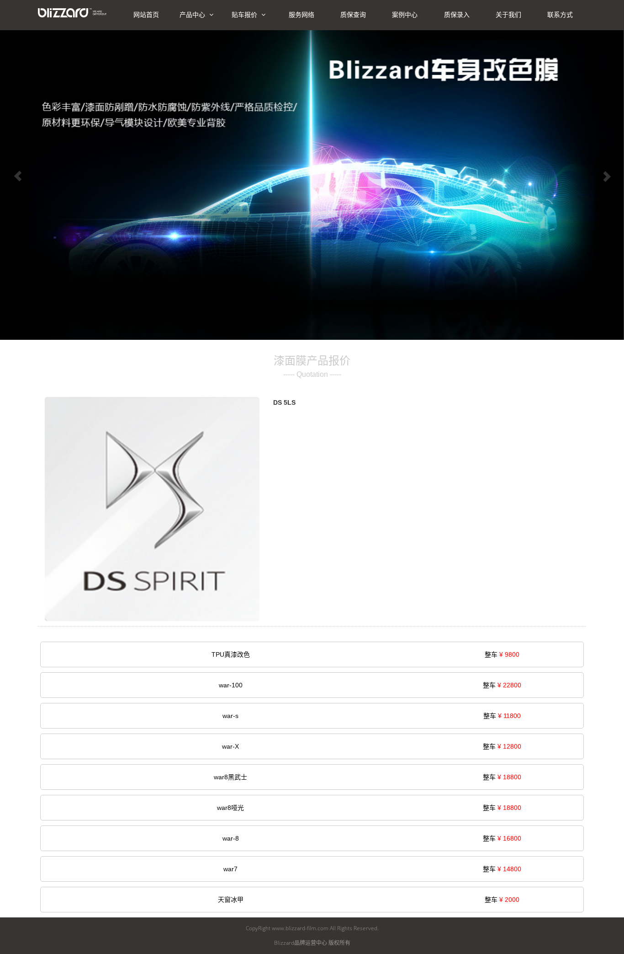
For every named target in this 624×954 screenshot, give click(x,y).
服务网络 (301, 14)
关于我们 (508, 14)
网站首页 (146, 14)
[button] (17, 177)
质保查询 (353, 14)
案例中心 (405, 14)
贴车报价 (245, 14)
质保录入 (457, 14)
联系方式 (560, 14)
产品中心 (193, 14)
